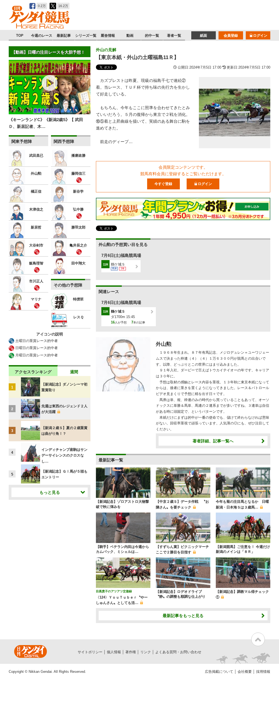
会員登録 (231, 35)
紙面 (203, 35)
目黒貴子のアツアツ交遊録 (114, 591)
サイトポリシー (90, 652)
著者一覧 (174, 35)
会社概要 (245, 672)
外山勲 (163, 344)
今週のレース (41, 35)
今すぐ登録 (163, 184)
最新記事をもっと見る (183, 615)
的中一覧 (152, 35)
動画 (130, 35)
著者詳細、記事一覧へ (213, 441)
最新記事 (64, 35)
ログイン (260, 35)
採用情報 (263, 672)
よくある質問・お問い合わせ (178, 652)
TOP (19, 35)
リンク (145, 652)
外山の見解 (106, 49)
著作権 (130, 652)
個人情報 (114, 652)
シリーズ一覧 (85, 35)
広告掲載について (219, 672)
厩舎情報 (108, 35)
